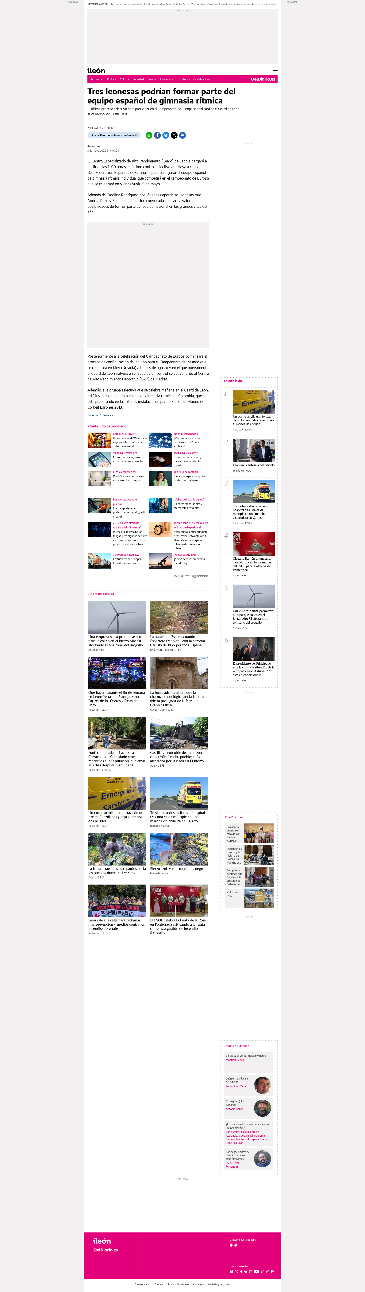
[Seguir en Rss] (272, 1271)
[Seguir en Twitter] (236, 1271)
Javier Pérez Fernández (233, 1164)
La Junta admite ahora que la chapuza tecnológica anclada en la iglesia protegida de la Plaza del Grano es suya (177, 698)
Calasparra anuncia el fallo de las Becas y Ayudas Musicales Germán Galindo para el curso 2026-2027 (234, 834)
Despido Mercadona (241, 4)
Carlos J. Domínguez (161, 709)
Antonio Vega (96, 649)
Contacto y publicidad (219, 1284)
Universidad (167, 79)
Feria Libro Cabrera (181, 4)
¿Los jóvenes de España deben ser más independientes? (248, 1126)
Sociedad (138, 79)
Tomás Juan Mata (242, 470)
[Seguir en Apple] (235, 1245)
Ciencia (152, 79)
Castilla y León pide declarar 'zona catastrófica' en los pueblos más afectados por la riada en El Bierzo (177, 756)
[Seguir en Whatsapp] (267, 1271)
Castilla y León (202, 79)
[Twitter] (174, 135)
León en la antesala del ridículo (254, 465)
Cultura (124, 79)
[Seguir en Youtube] (256, 1271)
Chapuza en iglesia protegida (219, 4)
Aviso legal (198, 1284)
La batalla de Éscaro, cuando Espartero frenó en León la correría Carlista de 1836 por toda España (177, 640)
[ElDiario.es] (263, 79)
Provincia (107, 415)
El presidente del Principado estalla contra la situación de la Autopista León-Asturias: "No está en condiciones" (253, 669)
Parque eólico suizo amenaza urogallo (126, 4)
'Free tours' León (198, 4)
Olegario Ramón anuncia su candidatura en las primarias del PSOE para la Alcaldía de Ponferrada (252, 564)
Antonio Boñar (234, 1109)
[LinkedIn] (182, 135)
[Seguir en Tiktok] (262, 1271)
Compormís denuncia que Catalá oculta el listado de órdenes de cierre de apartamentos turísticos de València (235, 877)
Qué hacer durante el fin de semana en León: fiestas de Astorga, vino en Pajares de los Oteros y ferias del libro (116, 698)
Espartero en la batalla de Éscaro (157, 4)
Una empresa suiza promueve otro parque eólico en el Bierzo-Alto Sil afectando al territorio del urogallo (115, 640)
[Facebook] (157, 135)
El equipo (159, 1284)
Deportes (92, 415)
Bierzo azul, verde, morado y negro (177, 868)
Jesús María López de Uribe (165, 649)
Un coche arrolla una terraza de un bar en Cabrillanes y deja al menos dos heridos (115, 816)
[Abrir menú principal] (275, 70)
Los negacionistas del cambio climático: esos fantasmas (238, 1155)
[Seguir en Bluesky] (231, 1271)
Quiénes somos (143, 1284)
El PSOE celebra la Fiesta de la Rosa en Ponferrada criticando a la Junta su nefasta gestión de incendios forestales (178, 926)
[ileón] (114, 1241)
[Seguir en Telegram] (245, 1271)
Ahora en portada (101, 594)
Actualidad (96, 79)
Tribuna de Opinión (236, 1046)
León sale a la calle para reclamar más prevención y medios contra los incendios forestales (116, 924)
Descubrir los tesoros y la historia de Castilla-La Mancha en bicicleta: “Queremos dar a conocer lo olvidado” (234, 855)
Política (111, 79)
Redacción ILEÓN (98, 709)
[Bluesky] (165, 135)
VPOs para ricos (233, 893)
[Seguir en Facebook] (241, 1271)
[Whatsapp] (149, 135)
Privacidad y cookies (178, 1284)
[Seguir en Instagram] (250, 1271)
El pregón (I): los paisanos (235, 1103)
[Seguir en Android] (231, 1245)
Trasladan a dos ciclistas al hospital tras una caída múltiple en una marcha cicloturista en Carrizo (177, 816)
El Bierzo (184, 79)
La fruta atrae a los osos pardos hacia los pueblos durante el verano (117, 870)
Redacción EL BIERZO (100, 769)
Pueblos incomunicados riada (264, 4)
